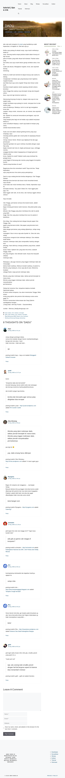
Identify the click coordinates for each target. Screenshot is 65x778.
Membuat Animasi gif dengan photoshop (15, 318)
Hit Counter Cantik (15, 407)
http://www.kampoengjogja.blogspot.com (17, 589)
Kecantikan (46, 4)
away (6, 29)
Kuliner (53, 4)
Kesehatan (55, 752)
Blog (32, 4)
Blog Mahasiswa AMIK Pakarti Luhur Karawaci (16, 316)
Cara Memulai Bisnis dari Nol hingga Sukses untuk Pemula (56, 62)
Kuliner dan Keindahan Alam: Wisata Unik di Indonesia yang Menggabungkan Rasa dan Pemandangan (56, 85)
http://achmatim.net (28, 547)
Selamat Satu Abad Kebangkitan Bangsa (22, 631)
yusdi (9, 370)
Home (19, 4)
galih (9, 644)
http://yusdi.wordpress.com (28, 405)
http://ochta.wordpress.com (14, 461)
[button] (18, 13)
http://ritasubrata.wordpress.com (28, 629)
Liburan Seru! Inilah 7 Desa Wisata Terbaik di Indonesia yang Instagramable (56, 110)
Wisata (38, 4)
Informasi (27, 8)
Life (15, 32)
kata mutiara (9, 32)
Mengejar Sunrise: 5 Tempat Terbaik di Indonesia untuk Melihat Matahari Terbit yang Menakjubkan (57, 98)
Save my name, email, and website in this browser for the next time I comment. (22, 728)
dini (9, 565)
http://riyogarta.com (28, 507)
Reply (7, 361)
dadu (6, 314)
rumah (21, 44)
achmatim (11, 522)
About (25, 4)
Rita (9, 605)
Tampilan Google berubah (13, 591)
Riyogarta (11, 476)
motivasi (20, 32)
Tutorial (20, 8)
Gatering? (8, 509)
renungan (27, 32)
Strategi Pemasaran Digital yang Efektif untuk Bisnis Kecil (57, 53)
